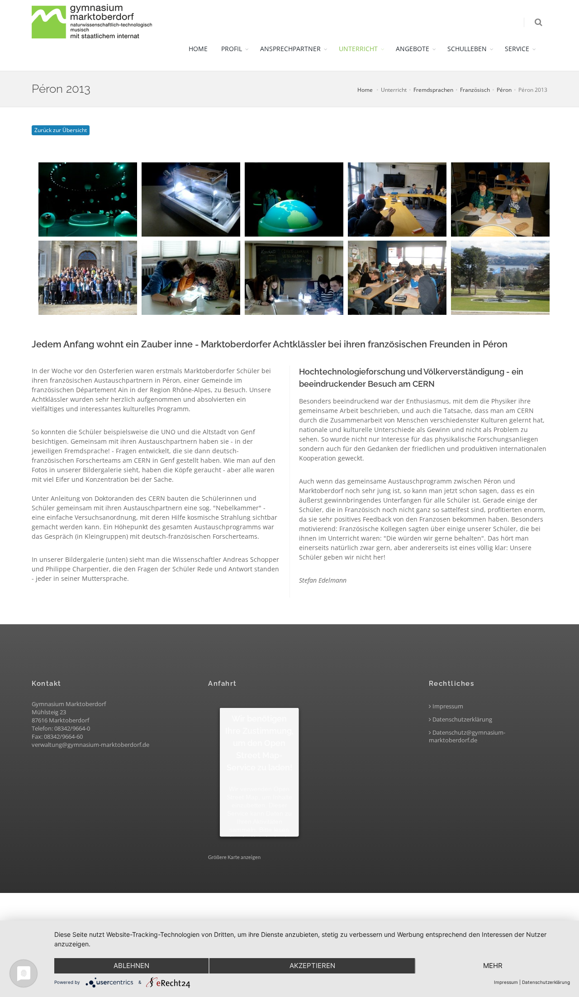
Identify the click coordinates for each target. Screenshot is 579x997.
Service (517, 48)
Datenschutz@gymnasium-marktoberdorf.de (467, 736)
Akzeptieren (312, 965)
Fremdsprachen (433, 90)
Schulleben (467, 48)
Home (198, 48)
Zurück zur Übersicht (60, 130)
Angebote (412, 48)
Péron (504, 90)
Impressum (447, 706)
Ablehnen (131, 965)
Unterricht (358, 48)
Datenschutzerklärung (461, 719)
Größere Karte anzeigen (234, 857)
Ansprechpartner (290, 48)
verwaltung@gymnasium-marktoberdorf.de (90, 745)
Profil (231, 48)
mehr (493, 965)
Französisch (475, 90)
